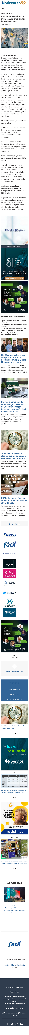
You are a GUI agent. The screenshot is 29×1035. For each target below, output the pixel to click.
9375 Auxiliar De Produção (14, 699)
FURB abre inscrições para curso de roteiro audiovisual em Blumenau (14, 500)
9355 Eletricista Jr (14, 689)
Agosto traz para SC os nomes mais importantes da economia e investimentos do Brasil (14, 910)
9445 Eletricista (14, 694)
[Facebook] (9, 524)
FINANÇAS (14, 905)
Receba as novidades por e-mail (14, 671)
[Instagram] (16, 524)
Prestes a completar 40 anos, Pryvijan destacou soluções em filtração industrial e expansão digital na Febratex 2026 (14, 407)
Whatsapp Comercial (11, 1013)
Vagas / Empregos (15, 683)
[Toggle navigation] (2, 8)
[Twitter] (12, 524)
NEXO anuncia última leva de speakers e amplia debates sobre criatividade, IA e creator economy (14, 358)
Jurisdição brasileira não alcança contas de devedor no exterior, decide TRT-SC (13, 456)
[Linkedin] (19, 524)
